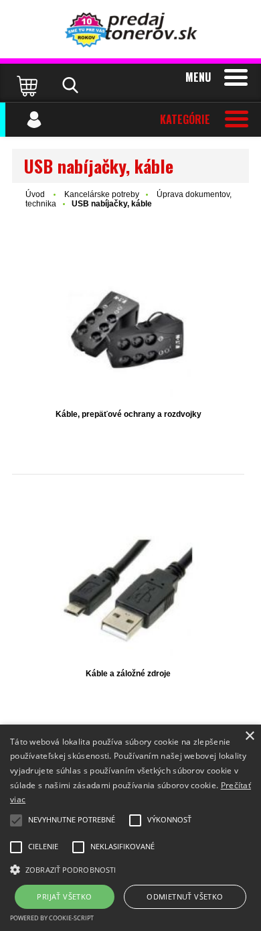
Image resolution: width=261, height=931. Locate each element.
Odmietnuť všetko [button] (185, 896)
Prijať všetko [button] (64, 896)
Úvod (35, 194)
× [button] (249, 736)
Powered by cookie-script (52, 918)
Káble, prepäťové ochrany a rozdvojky (128, 414)
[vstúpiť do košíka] (29, 85)
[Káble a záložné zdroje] (128, 591)
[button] (130, 869)
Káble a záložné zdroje (128, 673)
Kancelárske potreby (101, 194)
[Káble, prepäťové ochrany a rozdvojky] (128, 331)
